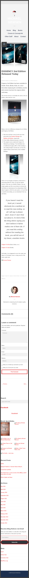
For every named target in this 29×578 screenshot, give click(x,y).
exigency (11, 275)
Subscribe (14, 542)
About (16, 36)
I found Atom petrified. (6, 469)
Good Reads (19, 2)
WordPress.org (4, 560)
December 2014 (4, 516)
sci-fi (25, 275)
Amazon (22, 2)
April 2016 (3, 489)
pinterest (14, 2)
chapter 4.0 (7, 275)
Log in (2, 551)
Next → (25, 384)
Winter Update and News (6, 477)
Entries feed (3, 554)
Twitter (7, 2)
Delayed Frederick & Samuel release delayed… (12, 466)
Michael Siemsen (14, 80)
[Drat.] (14, 15)
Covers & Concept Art (15, 33)
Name (3, 345)
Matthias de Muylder (8, 138)
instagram (17, 2)
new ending (22, 275)
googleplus (12, 2)
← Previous (4, 384)
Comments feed (4, 557)
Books (20, 30)
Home (9, 30)
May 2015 (3, 504)
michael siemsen (16, 275)
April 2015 (3, 507)
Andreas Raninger (15, 136)
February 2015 (4, 513)
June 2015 (3, 501)
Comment (4, 330)
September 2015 (4, 495)
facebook (9, 2)
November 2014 (4, 519)
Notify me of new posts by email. (10, 367)
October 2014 (4, 523)
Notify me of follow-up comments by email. (13, 364)
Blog (14, 30)
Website (3, 358)
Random (7, 80)
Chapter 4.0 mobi (6, 247)
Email (3, 351)
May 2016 (3, 486)
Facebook (4, 407)
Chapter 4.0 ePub (6, 244)
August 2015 (4, 498)
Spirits (2, 463)
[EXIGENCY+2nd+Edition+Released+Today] (6, 278)
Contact (23, 36)
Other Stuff (8, 36)
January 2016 (4, 492)
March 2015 (3, 510)
